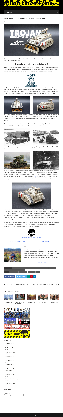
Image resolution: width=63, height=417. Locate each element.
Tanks (50, 268)
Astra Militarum (14, 272)
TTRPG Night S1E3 (54, 302)
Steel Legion (31, 272)
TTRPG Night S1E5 (31, 302)
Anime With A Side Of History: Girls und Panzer (45, 284)
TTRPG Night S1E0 (10, 383)
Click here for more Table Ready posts (31, 237)
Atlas (34, 176)
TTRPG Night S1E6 (8, 302)
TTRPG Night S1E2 (10, 364)
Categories (7, 393)
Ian (17, 21)
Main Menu (9, 12)
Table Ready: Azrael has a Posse (13, 348)
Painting (33, 268)
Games (14, 268)
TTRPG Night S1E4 (42, 302)
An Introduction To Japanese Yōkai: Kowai (17, 284)
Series (38, 268)
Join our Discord (46, 241)
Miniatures (26, 268)
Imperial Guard (23, 272)
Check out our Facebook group (17, 241)
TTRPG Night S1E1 (10, 375)
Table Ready (44, 268)
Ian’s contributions (42, 262)
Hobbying (20, 268)
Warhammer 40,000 (20, 270)
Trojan (38, 272)
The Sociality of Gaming (11, 379)
